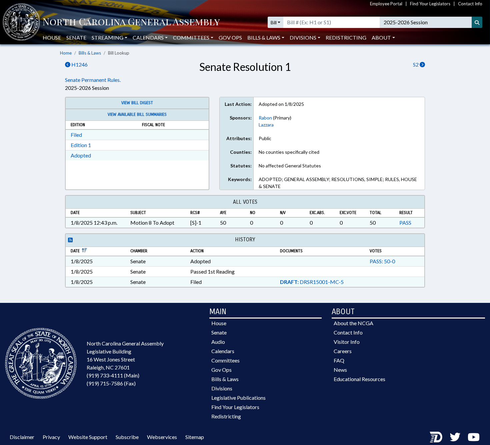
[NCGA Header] (131, 22)
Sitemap (194, 437)
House (52, 37)
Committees (225, 360)
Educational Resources (359, 379)
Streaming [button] (107, 37)
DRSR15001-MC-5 (312, 282)
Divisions (221, 388)
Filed (76, 134)
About (381, 37)
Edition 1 (81, 145)
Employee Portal (386, 3)
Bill (274, 22)
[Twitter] (455, 436)
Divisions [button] (303, 37)
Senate (76, 37)
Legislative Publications (238, 397)
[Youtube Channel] (473, 436)
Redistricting (346, 37)
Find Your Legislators (430, 3)
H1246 (79, 64)
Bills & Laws (90, 53)
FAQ (339, 360)
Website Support (87, 437)
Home (66, 53)
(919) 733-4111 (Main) (113, 375)
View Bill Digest (137, 103)
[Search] (477, 22)
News (340, 369)
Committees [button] (191, 37)
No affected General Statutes (290, 165)
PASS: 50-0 (382, 261)
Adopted (81, 155)
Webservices (162, 437)
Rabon (265, 117)
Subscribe (127, 437)
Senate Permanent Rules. (93, 80)
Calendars (222, 351)
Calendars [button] (148, 37)
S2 (416, 64)
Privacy (51, 437)
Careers (343, 351)
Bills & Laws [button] (263, 37)
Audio (218, 341)
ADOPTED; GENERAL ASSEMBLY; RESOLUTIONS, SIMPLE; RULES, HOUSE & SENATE (338, 182)
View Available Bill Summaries (137, 114)
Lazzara (266, 124)
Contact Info (470, 3)
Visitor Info (347, 341)
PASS (405, 222)
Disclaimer (22, 437)
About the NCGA (353, 323)
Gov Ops (230, 37)
